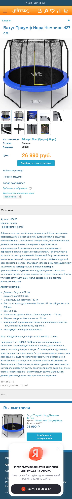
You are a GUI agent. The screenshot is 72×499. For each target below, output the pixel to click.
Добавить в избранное (15, 188)
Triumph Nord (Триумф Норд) (39, 139)
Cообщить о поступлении (36, 163)
